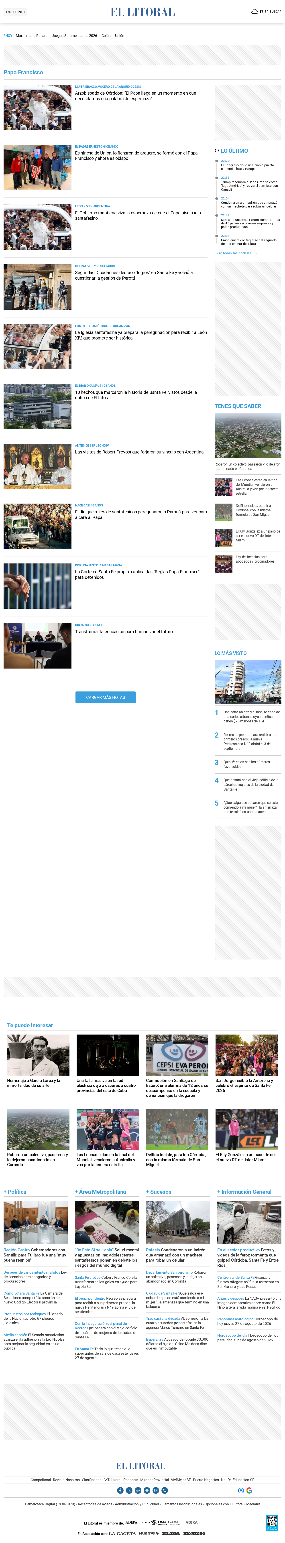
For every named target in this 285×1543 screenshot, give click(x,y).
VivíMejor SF (181, 1480)
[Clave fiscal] (272, 1529)
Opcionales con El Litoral (224, 1504)
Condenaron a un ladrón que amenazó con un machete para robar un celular (249, 202)
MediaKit (253, 1504)
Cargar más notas (105, 697)
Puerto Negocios (206, 1480)
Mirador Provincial (154, 1480)
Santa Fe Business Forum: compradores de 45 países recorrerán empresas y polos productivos (250, 221)
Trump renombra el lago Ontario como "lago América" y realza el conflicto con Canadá (249, 183)
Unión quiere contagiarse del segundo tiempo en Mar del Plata (249, 240)
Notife (226, 1480)
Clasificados (91, 1480)
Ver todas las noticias (234, 253)
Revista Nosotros (66, 1480)
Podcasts (130, 1480)
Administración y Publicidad (137, 1504)
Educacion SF (243, 1480)
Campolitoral (41, 1480)
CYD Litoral (112, 1480)
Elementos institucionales (182, 1504)
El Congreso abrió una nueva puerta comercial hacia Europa (247, 165)
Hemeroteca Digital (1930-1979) (50, 1504)
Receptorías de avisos (95, 1504)
